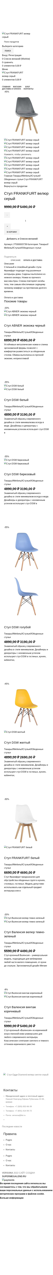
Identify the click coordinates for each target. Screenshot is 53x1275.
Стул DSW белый (16, 400)
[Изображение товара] (20, 315)
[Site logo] (19, 35)
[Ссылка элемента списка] (26, 1109)
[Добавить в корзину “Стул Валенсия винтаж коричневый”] (7, 1056)
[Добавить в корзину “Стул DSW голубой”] (7, 672)
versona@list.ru (26, 14)
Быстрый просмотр (7, 377)
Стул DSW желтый (17, 742)
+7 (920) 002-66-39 (26, 3)
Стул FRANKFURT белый (21, 858)
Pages (9, 1140)
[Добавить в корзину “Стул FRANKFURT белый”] (7, 902)
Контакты (10, 1149)
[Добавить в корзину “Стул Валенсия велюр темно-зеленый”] (7, 977)
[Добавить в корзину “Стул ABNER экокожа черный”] (7, 370)
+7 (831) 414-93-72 (26, 8)
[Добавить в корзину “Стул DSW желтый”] (7, 787)
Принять (30, 1198)
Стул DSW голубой (17, 627)
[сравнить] (7, 320)
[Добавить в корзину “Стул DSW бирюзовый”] (7, 515)
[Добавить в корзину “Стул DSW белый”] (7, 444)
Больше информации (12, 1198)
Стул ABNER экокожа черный (24, 325)
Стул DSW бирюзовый (19, 474)
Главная (8, 176)
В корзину (12, 232)
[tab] (16, 260)
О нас (8, 1145)
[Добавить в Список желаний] (7, 363)
